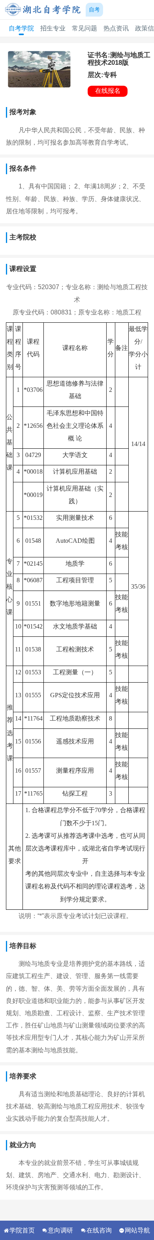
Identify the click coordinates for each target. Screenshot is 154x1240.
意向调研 (60, 1230)
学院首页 (22, 1230)
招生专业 (53, 28)
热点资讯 (116, 28)
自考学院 (21, 28)
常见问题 (84, 28)
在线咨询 (99, 1230)
